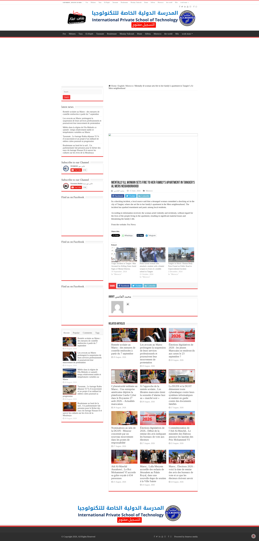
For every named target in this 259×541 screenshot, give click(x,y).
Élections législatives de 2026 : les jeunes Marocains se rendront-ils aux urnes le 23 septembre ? (182, 350)
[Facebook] (179, 6)
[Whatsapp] (196, 6)
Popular (76, 333)
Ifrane (146, 2)
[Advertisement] (129, 60)
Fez (87, 2)
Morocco (160, 2)
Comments (87, 333)
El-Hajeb (107, 2)
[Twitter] (182, 6)
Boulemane (124, 2)
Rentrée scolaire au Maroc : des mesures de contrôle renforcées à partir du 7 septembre (123, 349)
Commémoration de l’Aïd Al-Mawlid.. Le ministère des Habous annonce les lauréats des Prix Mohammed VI (181, 433)
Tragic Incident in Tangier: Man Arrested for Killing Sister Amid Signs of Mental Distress (123, 266)
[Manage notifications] (253, 536)
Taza (99, 2)
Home (113, 86)
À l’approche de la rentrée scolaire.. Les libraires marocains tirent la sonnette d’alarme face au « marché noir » (152, 392)
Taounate (115, 2)
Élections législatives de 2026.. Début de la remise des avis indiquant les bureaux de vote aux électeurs (153, 433)
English (121, 86)
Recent (66, 333)
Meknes (93, 2)
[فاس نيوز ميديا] (76, 17)
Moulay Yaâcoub (136, 2)
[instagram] (190, 6)
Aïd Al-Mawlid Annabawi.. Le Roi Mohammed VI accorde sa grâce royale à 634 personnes (123, 472)
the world (169, 2)
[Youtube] (188, 6)
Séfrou (153, 2)
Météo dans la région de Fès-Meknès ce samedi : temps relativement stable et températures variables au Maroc (79, 129)
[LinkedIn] (185, 6)
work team (183, 2)
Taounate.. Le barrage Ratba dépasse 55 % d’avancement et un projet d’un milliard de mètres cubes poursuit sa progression (81, 138)
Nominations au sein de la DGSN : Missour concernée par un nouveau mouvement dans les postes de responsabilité (123, 435)
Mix (176, 2)
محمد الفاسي (119, 191)
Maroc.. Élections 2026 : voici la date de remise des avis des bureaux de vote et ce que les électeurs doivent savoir (181, 472)
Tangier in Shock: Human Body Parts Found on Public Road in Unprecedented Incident (180, 266)
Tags (97, 333)
